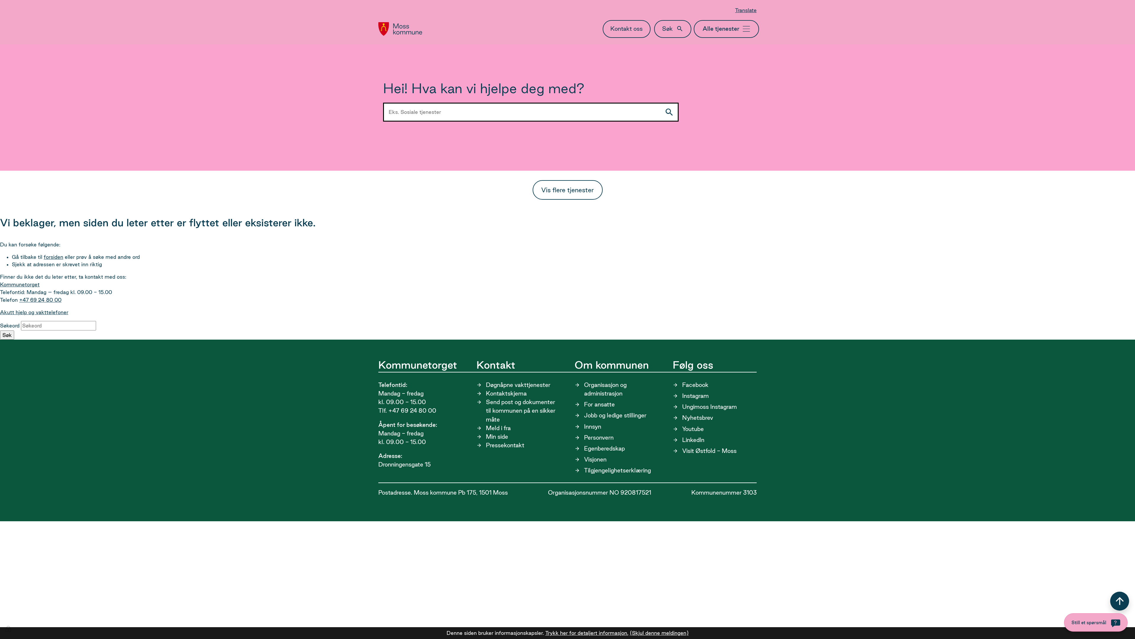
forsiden (53, 257)
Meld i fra (498, 428)
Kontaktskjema (506, 393)
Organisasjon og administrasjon (605, 389)
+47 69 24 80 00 (40, 300)
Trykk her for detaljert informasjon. (586, 633)
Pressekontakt (505, 445)
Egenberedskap (604, 448)
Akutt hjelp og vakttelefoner (34, 312)
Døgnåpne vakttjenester (518, 385)
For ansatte (599, 404)
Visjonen (595, 459)
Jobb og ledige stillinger (615, 415)
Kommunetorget (20, 284)
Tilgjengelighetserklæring (617, 470)
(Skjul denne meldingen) (659, 633)
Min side (497, 436)
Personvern (599, 437)
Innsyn (592, 426)
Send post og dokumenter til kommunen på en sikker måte (520, 410)
